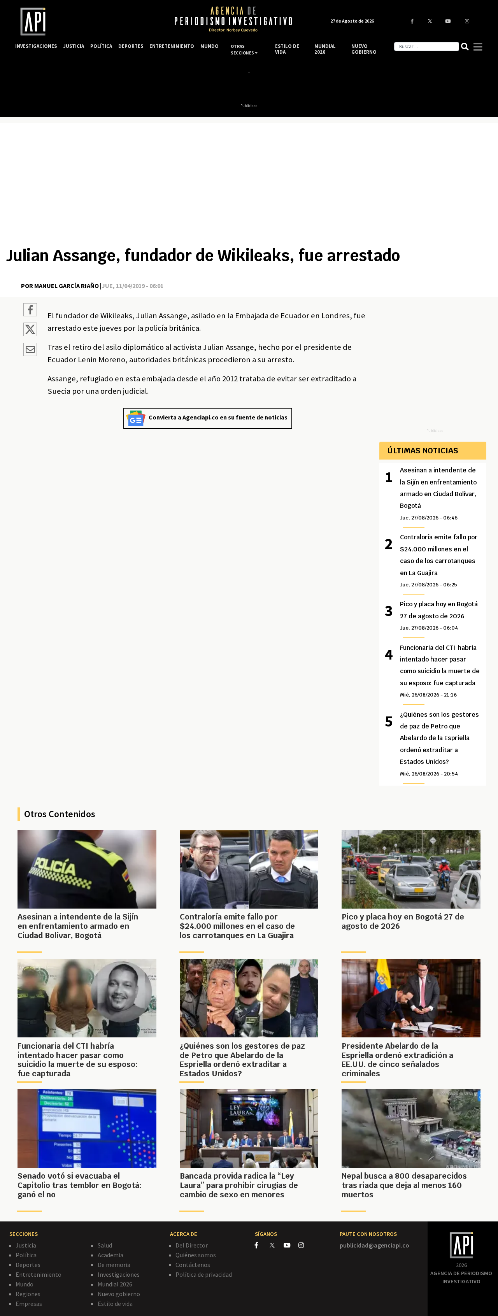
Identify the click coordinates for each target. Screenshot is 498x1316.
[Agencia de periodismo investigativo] (87, 21)
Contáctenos (192, 1265)
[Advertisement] (249, 187)
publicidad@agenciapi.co (374, 1245)
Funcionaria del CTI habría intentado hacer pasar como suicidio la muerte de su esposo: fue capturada (440, 671)
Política (26, 1255)
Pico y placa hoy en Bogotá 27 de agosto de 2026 (439, 615)
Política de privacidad (203, 1274)
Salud (105, 1245)
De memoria (114, 1265)
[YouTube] (291, 1245)
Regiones (28, 1294)
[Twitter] (276, 1245)
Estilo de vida (115, 1303)
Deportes (28, 1265)
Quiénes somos (195, 1255)
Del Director (191, 1245)
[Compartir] (30, 311)
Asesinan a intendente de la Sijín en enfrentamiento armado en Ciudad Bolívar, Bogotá (438, 493)
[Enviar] (30, 350)
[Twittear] (30, 334)
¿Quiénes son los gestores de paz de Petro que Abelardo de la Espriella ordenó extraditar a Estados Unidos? (439, 744)
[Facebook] (262, 1245)
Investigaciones (119, 1274)
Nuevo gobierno (119, 1294)
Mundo (24, 1284)
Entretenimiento (38, 1274)
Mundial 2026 (115, 1284)
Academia (110, 1255)
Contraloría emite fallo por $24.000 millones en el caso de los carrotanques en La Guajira (438, 560)
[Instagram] (305, 1245)
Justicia (26, 1245)
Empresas (29, 1303)
